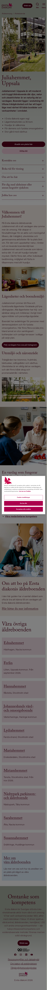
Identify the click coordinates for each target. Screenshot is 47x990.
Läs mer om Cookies (25, 491)
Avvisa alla (23, 503)
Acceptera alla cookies (23, 509)
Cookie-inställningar (23, 497)
